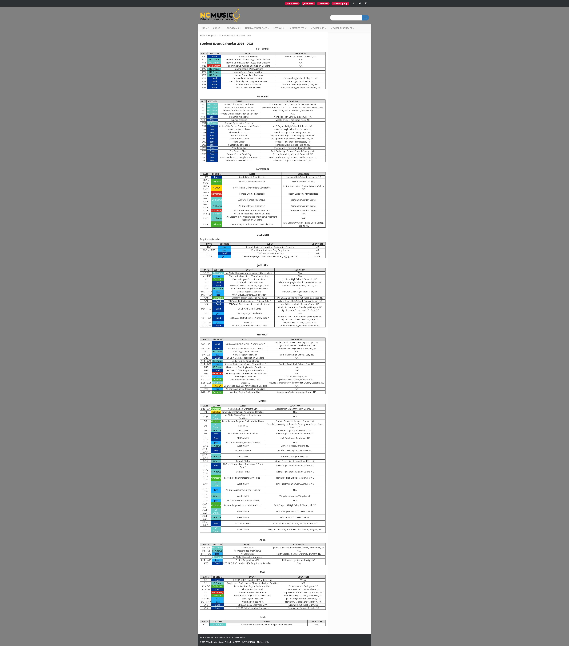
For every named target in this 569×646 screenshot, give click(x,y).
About (217, 28)
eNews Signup (340, 3)
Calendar (323, 3)
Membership (318, 28)
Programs (233, 28)
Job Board (308, 3)
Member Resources (342, 28)
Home (205, 28)
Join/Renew (292, 3)
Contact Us (264, 642)
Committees (297, 28)
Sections (278, 28)
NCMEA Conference (256, 28)
